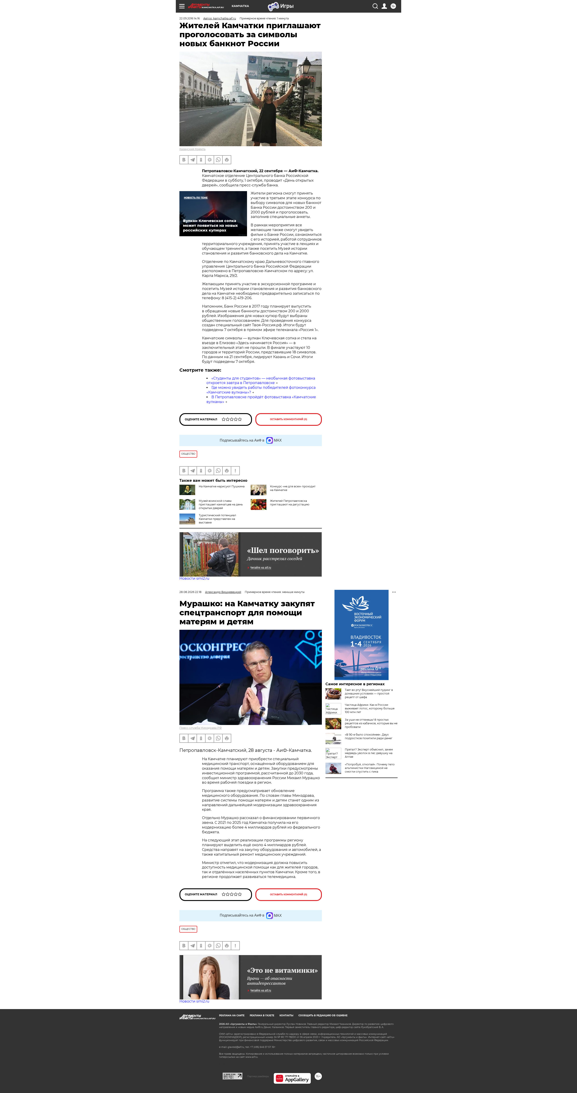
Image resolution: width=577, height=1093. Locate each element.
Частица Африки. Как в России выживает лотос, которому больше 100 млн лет (369, 708)
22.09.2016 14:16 (189, 18)
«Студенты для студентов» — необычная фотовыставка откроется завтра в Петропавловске (260, 380)
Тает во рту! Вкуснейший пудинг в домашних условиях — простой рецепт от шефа (369, 693)
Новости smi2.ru (194, 578)
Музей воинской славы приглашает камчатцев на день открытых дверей (221, 504)
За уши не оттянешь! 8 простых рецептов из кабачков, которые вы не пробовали (371, 723)
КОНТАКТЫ (286, 1015)
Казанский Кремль (192, 149)
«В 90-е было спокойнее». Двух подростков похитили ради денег (368, 736)
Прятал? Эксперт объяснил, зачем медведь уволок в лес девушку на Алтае (369, 753)
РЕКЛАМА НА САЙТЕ (232, 1015)
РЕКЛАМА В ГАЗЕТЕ (262, 1015)
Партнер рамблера (258, 1076)
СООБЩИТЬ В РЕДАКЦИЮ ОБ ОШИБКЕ (323, 1015)
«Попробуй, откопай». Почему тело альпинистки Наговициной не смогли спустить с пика (370, 768)
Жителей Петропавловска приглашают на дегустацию (289, 502)
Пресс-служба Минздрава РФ (200, 727)
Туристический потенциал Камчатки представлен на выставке (217, 519)
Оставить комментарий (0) (288, 419)
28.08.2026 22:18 (190, 592)
